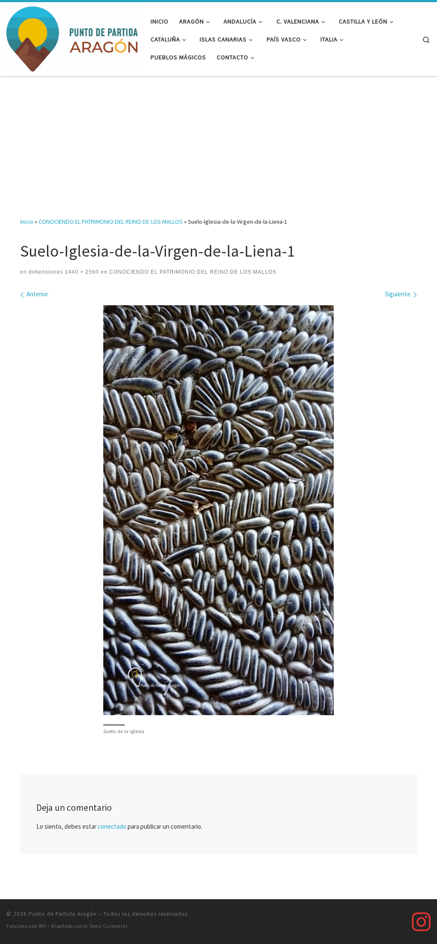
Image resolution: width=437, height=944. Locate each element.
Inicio (26, 221)
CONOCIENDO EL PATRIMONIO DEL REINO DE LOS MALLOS (110, 221)
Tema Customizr (108, 926)
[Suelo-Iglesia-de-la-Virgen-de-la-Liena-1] (218, 510)
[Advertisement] (218, 140)
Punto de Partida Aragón (63, 914)
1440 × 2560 (81, 272)
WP (42, 926)
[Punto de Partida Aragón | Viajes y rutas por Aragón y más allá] (72, 37)
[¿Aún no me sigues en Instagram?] (421, 921)
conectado (112, 826)
